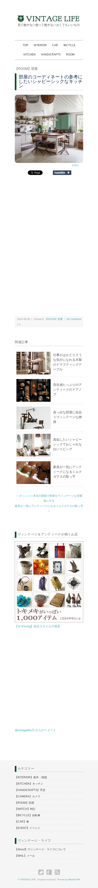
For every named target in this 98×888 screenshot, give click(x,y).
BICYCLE (69, 45)
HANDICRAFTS (51, 54)
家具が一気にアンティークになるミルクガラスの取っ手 (67, 471)
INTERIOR (40, 45)
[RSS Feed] (57, 872)
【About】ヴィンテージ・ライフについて (40, 849)
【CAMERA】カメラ (27, 796)
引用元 (75, 165)
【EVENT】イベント (27, 828)
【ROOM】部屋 (26, 68)
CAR (55, 45)
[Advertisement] (49, 216)
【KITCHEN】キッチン (29, 783)
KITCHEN (29, 54)
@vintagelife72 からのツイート (35, 730)
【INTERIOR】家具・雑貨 (31, 777)
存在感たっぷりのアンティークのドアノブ (67, 389)
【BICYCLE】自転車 (27, 815)
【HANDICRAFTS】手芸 (30, 790)
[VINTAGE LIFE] (49, 14)
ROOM (70, 54)
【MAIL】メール (25, 855)
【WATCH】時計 (25, 809)
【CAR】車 (22, 821)
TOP (25, 45)
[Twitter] (42, 872)
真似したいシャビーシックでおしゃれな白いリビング (67, 444)
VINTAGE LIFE (28, 879)
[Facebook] (50, 872)
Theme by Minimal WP (68, 879)
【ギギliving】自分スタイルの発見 (37, 626)
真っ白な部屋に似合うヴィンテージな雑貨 (67, 417)
